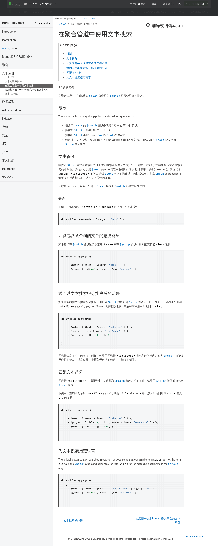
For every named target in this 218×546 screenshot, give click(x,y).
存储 (5, 127)
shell (10, 48)
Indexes (7, 118)
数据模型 (8, 102)
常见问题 (8, 160)
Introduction (9, 31)
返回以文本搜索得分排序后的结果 (86, 68)
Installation (9, 40)
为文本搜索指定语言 (78, 77)
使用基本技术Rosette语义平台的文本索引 (27, 89)
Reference (8, 169)
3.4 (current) (42, 23)
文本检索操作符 (13, 81)
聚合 (5, 65)
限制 (69, 53)
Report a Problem (195, 536)
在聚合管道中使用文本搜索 (19, 85)
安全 (5, 135)
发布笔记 (8, 177)
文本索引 (8, 73)
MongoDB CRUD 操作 (17, 57)
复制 (5, 144)
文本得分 (71, 58)
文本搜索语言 (12, 93)
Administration (11, 110)
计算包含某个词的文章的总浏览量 (86, 63)
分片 (5, 152)
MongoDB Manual (14, 23)
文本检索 (9, 77)
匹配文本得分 (74, 72)
